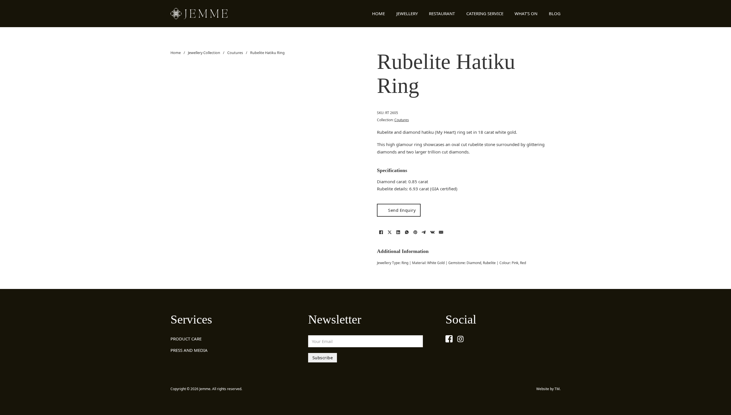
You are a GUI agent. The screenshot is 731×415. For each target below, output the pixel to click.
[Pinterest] (415, 232)
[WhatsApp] (407, 232)
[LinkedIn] (398, 232)
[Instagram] (460, 338)
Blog (555, 13)
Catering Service (484, 13)
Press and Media (189, 350)
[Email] (441, 232)
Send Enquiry (402, 210)
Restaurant (442, 13)
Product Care (186, 339)
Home (378, 13)
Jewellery (407, 13)
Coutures (235, 52)
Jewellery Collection (204, 52)
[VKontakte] (432, 232)
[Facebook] (381, 232)
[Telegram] (424, 232)
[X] (389, 232)
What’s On (526, 13)
